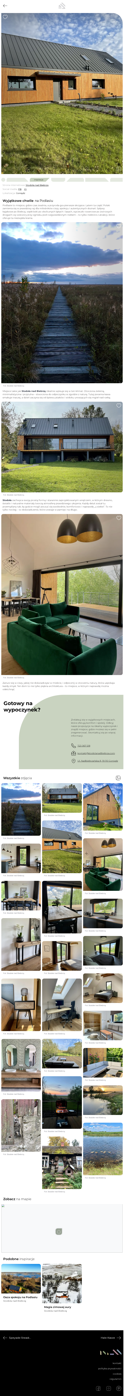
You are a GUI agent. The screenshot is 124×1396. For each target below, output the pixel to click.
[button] (62, 1225)
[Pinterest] (118, 1388)
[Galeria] (118, 168)
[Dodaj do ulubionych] (5, 16)
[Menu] (118, 5)
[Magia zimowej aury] (62, 1283)
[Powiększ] (62, 93)
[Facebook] (98, 1388)
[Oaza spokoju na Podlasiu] (21, 1278)
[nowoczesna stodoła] (62, 6)
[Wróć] (5, 5)
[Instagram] (108, 1388)
